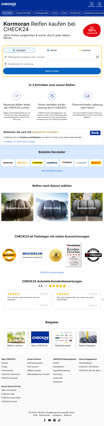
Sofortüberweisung (61, 370)
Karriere (4, 363)
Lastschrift (57, 378)
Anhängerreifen (42, 13)
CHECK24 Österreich (10, 374)
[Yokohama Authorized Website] (93, 255)
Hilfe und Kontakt (9, 390)
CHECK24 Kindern (89, 366)
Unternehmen (7, 370)
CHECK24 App (7, 394)
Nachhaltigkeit (85, 363)
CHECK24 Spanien (9, 378)
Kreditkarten (58, 366)
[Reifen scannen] (97, 57)
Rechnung (57, 374)
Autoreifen (7, 13)
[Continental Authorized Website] (9, 255)
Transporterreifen (23, 13)
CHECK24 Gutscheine (11, 397)
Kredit (64, 13)
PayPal (56, 363)
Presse (4, 366)
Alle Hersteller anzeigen (52, 171)
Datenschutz (44, 415)
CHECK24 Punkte (9, 401)
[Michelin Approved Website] (33, 255)
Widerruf (68, 415)
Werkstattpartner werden (38, 374)
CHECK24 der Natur (90, 370)
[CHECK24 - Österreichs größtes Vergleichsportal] (8, 4)
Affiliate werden (34, 370)
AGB (35, 415)
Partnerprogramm (35, 363)
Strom (55, 13)
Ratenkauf (57, 382)
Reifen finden (52, 71)
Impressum (57, 415)
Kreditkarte (75, 13)
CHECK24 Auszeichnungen (52, 272)
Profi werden (32, 366)
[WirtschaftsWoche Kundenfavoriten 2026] (73, 255)
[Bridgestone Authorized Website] (55, 255)
